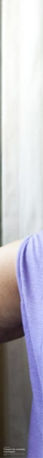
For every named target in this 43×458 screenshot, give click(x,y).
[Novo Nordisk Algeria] (4, 2)
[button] (41, 2)
